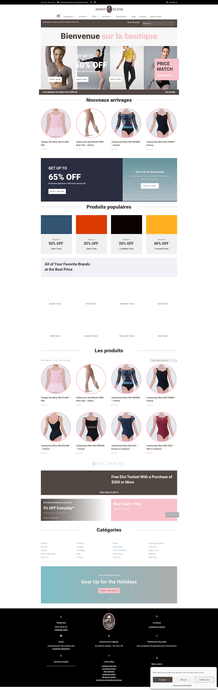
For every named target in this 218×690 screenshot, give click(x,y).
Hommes (106, 17)
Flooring (80, 543)
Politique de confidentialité (182, 685)
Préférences (204, 679)
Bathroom (153, 557)
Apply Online (57, 191)
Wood (115, 543)
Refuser (183, 679)
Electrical (45, 557)
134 (109, 464)
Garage (44, 550)
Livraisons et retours (157, 627)
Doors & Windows (48, 554)
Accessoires (121, 17)
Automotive (117, 547)
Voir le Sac (149, 186)
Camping (152, 547)
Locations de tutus (109, 666)
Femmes (82, 17)
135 (114, 464)
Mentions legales (109, 677)
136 (119, 464)
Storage (80, 547)
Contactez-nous (61, 630)
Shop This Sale (109, 590)
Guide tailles (109, 674)
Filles (94, 17)
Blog (134, 17)
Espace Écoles (156, 17)
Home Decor (118, 554)
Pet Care (116, 557)
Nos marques (109, 672)
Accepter (162, 679)
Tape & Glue (154, 550)
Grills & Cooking (119, 550)
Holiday (44, 543)
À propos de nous (109, 669)
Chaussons (68, 17)
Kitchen (44, 547)
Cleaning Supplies (156, 543)
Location (142, 17)
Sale (78, 554)
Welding (152, 554)
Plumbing (81, 550)
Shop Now (55, 79)
